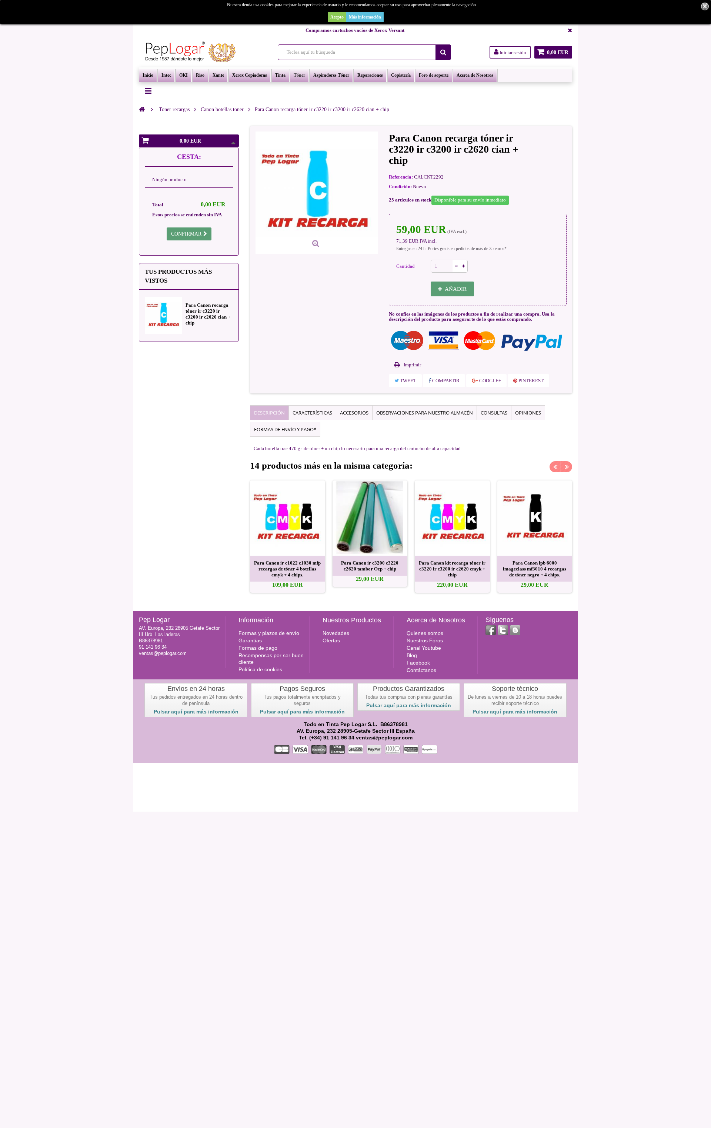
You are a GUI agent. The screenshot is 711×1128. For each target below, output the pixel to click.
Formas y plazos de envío (268, 633)
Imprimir (412, 364)
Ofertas (331, 640)
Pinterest (530, 380)
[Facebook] (490, 630)
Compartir (445, 380)
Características (312, 412)
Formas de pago (257, 648)
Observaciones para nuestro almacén (424, 412)
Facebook (418, 663)
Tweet (407, 380)
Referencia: (401, 177)
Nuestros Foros (425, 640)
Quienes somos (425, 633)
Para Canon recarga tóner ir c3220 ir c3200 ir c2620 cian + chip (208, 314)
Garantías (250, 640)
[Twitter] (503, 630)
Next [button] (566, 466)
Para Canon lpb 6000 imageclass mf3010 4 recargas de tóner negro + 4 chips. (534, 569)
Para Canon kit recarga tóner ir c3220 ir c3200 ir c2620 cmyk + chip (452, 569)
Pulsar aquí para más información (196, 712)
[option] (287, 536)
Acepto (337, 17)
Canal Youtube (424, 648)
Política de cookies (260, 669)
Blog (412, 655)
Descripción (269, 412)
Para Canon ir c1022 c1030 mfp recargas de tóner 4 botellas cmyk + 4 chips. (287, 569)
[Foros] (515, 630)
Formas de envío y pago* (285, 429)
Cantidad (405, 266)
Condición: (400, 186)
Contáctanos (421, 670)
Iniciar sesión (512, 52)
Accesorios (354, 412)
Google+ (489, 380)
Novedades (336, 633)
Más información (365, 17)
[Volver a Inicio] (142, 109)
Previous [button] (555, 466)
